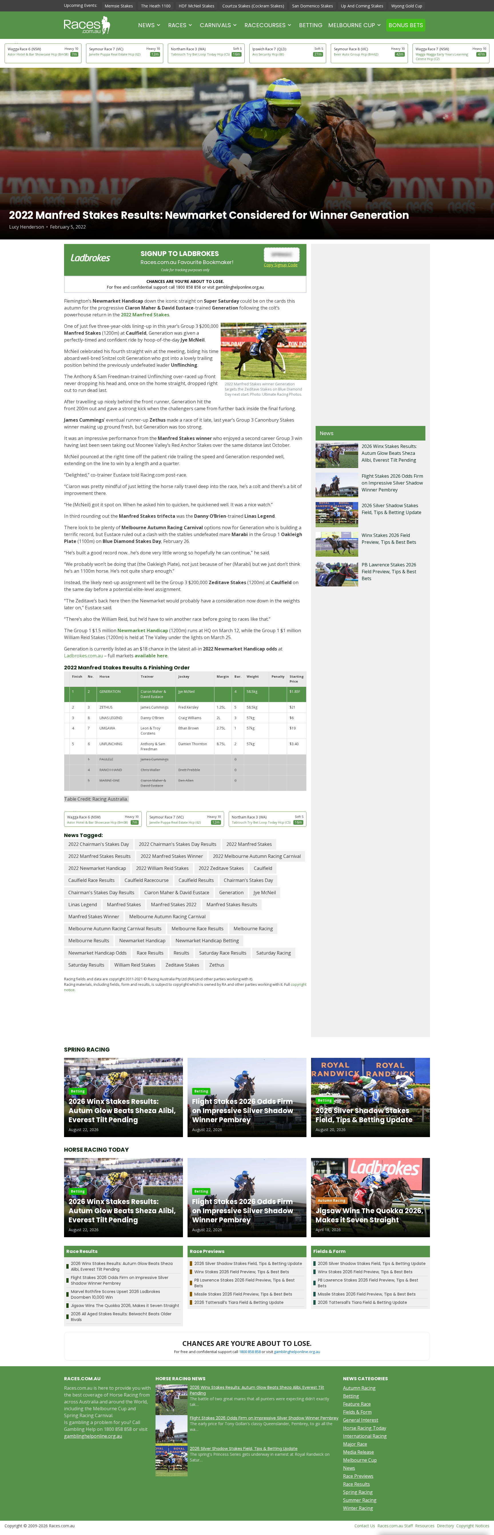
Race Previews (358, 1476)
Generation (231, 892)
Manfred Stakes (124, 904)
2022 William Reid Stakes (162, 868)
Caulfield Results (196, 880)
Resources (425, 1525)
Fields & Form (357, 1412)
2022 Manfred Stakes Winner (172, 856)
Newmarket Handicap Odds (97, 953)
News (146, 25)
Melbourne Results (88, 940)
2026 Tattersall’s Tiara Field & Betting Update (239, 1302)
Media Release (358, 1452)
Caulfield (263, 868)
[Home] (87, 25)
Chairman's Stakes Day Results (101, 892)
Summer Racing (360, 1500)
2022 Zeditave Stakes (221, 868)
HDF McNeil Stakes (196, 6)
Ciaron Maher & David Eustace (176, 892)
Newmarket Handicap (142, 940)
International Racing (365, 1436)
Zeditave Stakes (182, 965)
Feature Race (357, 1404)
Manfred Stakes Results (231, 904)
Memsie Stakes (119, 6)
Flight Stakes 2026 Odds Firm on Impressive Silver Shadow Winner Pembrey (392, 483)
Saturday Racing (273, 953)
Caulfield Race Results (91, 880)
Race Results (150, 953)
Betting (310, 25)
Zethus (216, 965)
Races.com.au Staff (395, 1525)
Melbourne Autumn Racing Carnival (167, 916)
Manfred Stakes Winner (93, 916)
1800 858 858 (250, 1351)
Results (181, 953)
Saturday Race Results (222, 953)
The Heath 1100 (156, 6)
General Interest (360, 1420)
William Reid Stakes (135, 965)
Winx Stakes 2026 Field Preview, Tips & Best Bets (241, 1272)
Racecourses (265, 25)
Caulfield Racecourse (147, 880)
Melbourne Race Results (198, 928)
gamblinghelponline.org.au (297, 1351)
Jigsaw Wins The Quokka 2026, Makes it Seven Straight (125, 1305)
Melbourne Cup (351, 25)
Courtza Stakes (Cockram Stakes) (253, 6)
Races (177, 25)
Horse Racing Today (364, 1428)
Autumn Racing (359, 1388)
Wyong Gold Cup (406, 6)
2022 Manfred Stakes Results (99, 856)
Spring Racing (358, 1492)
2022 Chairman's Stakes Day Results (177, 844)
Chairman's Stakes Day (248, 880)
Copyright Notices (472, 1525)
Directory (445, 1525)
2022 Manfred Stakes (249, 844)
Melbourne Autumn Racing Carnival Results (115, 928)
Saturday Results (86, 965)
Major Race (355, 1444)
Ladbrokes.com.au (83, 656)
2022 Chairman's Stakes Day (98, 844)
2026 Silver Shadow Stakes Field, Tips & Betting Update (248, 1263)
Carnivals (215, 25)
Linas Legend (82, 904)
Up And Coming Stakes (362, 6)
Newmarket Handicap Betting (207, 940)
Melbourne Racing (253, 928)
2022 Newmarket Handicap (97, 868)
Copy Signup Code (281, 264)
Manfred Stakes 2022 (173, 904)
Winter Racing (358, 1508)
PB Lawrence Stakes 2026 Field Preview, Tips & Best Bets (389, 572)
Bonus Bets (406, 25)
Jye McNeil (265, 892)
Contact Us (364, 1525)
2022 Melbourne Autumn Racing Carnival (257, 856)
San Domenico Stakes (312, 6)
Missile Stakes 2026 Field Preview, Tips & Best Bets (243, 1294)
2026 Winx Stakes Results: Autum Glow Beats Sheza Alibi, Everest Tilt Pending (389, 453)
